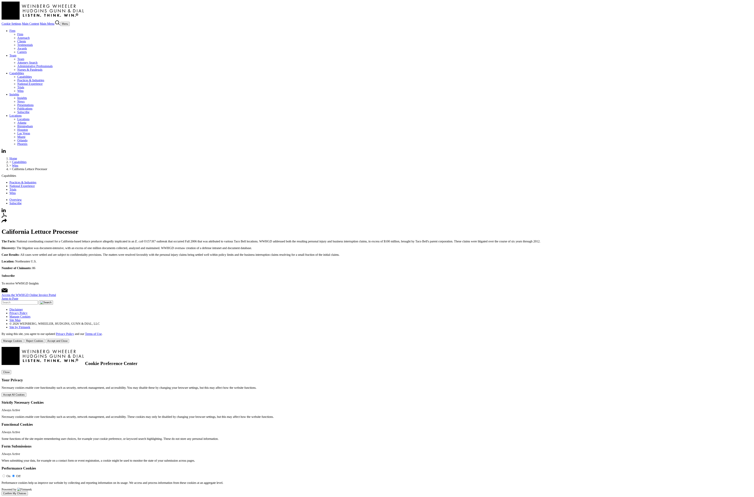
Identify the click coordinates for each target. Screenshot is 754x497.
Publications (24, 108)
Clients (21, 41)
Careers (22, 52)
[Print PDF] (4, 216)
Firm (12, 30)
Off (18, 476)
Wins (20, 91)
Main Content (30, 23)
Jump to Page (10, 298)
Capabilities (16, 73)
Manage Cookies (19, 316)
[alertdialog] (377, 421)
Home (13, 158)
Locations (15, 115)
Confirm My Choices (14, 493)
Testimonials (25, 45)
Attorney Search (27, 62)
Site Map (15, 320)
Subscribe (23, 112)
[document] (377, 421)
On (8, 476)
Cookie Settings (11, 23)
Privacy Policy (18, 313)
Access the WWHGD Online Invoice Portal (29, 295)
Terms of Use (93, 334)
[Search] (57, 23)
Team (12, 55)
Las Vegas (23, 133)
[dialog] (377, 337)
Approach (23, 37)
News (21, 101)
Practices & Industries (30, 80)
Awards (22, 48)
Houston (22, 129)
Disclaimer (16, 309)
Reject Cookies (34, 340)
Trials (20, 87)
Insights (14, 94)
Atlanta (21, 122)
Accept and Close (57, 340)
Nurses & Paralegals (29, 69)
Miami (21, 136)
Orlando (22, 140)
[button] (4, 222)
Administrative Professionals (35, 66)
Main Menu (47, 23)
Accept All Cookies (14, 394)
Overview (15, 199)
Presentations (25, 105)
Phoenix (22, 144)
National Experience (30, 83)
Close (6, 372)
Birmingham (25, 126)
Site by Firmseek (19, 327)
